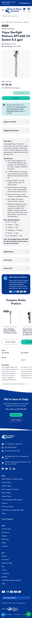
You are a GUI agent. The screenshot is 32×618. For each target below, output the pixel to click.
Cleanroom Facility (7, 563)
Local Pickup (5, 573)
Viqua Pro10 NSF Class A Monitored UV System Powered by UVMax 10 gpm (16, 109)
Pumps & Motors (6, 482)
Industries (4, 577)
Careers (4, 570)
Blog (3, 566)
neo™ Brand (5, 560)
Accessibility (25, 614)
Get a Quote (5, 532)
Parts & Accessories (7, 507)
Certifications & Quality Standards (11, 580)
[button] (24, 10)
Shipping (4, 536)
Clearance (5, 503)
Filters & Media (6, 493)
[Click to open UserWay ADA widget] (3, 615)
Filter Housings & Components (10, 489)
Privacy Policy (17, 614)
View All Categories (7, 519)
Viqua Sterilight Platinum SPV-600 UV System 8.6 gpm (10, 331)
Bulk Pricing (5, 539)
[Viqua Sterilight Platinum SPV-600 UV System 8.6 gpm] (10, 317)
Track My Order (6, 529)
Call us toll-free (16, 415)
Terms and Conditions (7, 614)
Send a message (16, 420)
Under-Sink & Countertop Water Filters (13, 510)
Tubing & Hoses (6, 496)
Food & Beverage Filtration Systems (12, 500)
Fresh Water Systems (11, 603)
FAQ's (3, 584)
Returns (4, 543)
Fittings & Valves (6, 486)
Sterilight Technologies (8, 29)
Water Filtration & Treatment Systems (14, 22)
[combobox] (16, 16)
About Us (4, 556)
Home (3, 22)
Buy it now (16, 98)
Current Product (10, 342)
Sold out (21, 93)
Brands (4, 513)
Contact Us (5, 546)
